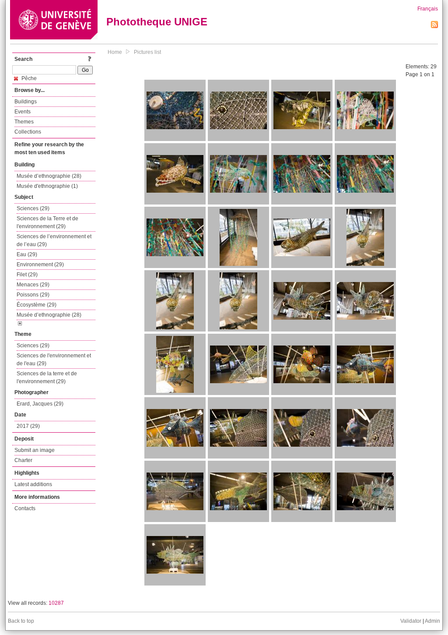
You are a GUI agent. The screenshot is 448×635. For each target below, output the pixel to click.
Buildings (25, 102)
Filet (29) (27, 275)
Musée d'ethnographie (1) (47, 186)
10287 (56, 603)
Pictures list (147, 52)
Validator (410, 621)
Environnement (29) (40, 264)
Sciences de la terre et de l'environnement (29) (47, 377)
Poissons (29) (33, 295)
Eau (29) (27, 254)
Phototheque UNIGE (156, 22)
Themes (24, 122)
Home (115, 52)
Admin (432, 621)
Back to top (21, 621)
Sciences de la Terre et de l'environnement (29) (47, 222)
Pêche (28, 78)
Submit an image (34, 450)
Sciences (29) (33, 208)
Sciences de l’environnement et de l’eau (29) (54, 240)
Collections (27, 132)
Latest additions (33, 484)
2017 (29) (28, 426)
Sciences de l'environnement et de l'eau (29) (54, 360)
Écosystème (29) (36, 305)
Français (427, 9)
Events (22, 112)
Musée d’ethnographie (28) (49, 176)
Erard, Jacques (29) (40, 404)
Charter (23, 460)
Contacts (24, 508)
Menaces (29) (33, 285)
